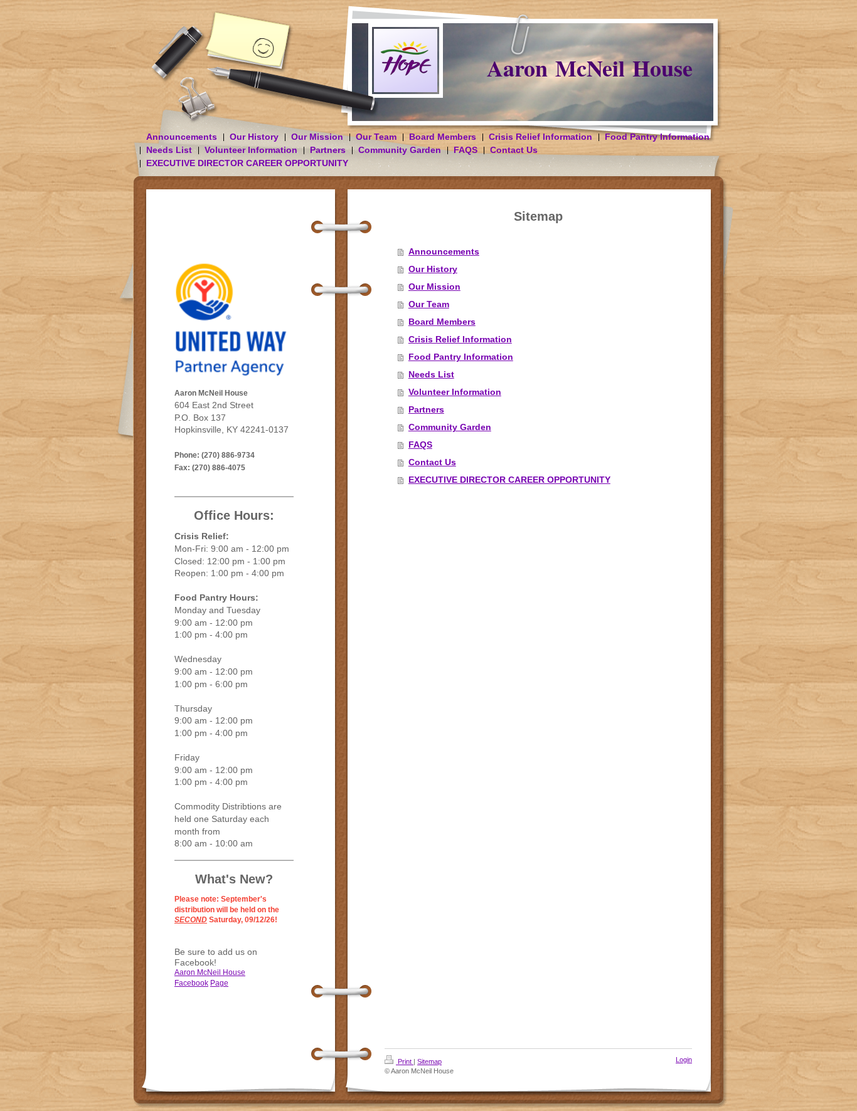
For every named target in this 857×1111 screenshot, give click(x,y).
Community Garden (449, 427)
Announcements (443, 251)
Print (404, 1061)
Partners (426, 409)
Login (684, 1059)
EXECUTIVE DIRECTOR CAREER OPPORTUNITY (509, 480)
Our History (432, 269)
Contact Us (432, 462)
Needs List (431, 374)
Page (219, 983)
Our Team (428, 304)
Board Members (442, 322)
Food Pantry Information (460, 357)
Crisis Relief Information (460, 339)
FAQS (420, 445)
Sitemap (429, 1061)
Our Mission (434, 287)
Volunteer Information (454, 392)
